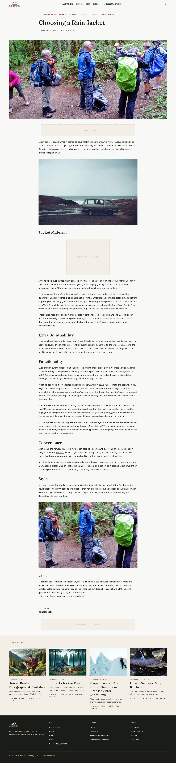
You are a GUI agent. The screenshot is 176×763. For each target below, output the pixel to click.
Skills (96, 4)
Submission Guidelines (99, 740)
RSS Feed (135, 740)
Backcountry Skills (48, 15)
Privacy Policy (137, 731)
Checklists (77, 15)
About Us (135, 727)
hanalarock (45, 611)
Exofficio (60, 452)
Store (92, 727)
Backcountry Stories (113, 4)
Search (134, 736)
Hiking (79, 4)
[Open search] (165, 4)
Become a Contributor (99, 736)
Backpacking (67, 4)
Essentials (89, 15)
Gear (88, 4)
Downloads (94, 731)
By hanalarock (45, 31)
